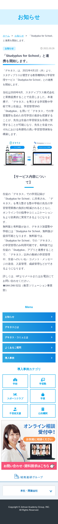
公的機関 (42, 413)
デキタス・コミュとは (16, 337)
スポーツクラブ (15, 398)
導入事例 (9, 358)
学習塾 (42, 383)
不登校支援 (15, 413)
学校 (15, 383)
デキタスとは (12, 327)
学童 (43, 398)
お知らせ (9, 48)
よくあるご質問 (13, 347)
